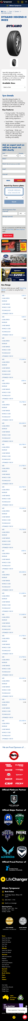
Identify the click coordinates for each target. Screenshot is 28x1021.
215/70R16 (22, 636)
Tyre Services (5, 965)
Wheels (4, 948)
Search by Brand (6, 942)
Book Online (6, 973)
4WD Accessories (6, 956)
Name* (4, 159)
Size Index (4, 985)
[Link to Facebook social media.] (14, 1017)
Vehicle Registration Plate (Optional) (9, 210)
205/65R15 (22, 423)
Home (4, 11)
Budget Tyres (5, 989)
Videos (4, 979)
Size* (3, 153)
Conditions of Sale (21, 1013)
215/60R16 (22, 593)
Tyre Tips (4, 946)
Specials (4, 969)
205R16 (23, 551)
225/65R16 (22, 678)
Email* (4, 169)
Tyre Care (4, 944)
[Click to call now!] (18, 2)
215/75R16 (22, 657)
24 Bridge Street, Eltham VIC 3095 (13, 896)
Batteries (4, 958)
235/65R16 (22, 721)
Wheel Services (6, 967)
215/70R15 (22, 466)
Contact (4, 971)
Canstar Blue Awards (7, 987)
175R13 (23, 338)
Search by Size (6, 940)
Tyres (3, 936)
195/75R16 (22, 529)
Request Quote (8, 235)
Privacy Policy (10, 229)
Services (4, 954)
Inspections (5, 960)
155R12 (23, 295)
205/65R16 (22, 572)
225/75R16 (22, 699)
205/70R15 (22, 444)
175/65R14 (22, 359)
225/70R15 (22, 487)
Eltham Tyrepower (15, 5)
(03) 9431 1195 (10, 900)
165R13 (23, 317)
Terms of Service (20, 229)
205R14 (23, 381)
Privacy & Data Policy (11, 1013)
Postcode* (5, 174)
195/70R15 (22, 402)
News (4, 977)
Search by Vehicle (7, 938)
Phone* (11, 164)
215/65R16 (22, 614)
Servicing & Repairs (7, 962)
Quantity (21, 153)
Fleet (3, 975)
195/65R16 (22, 508)
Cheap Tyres (5, 991)
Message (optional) (7, 216)
